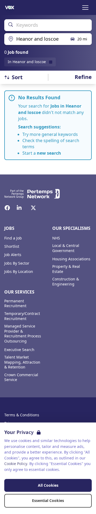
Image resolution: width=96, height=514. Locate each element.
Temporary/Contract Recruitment (22, 316)
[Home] (9, 7)
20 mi (82, 38)
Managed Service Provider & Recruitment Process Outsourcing (22, 334)
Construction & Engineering (65, 282)
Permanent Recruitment (15, 304)
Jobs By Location (18, 271)
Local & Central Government (65, 248)
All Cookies (48, 485)
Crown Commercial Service (21, 377)
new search (49, 153)
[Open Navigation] (85, 7)
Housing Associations (71, 259)
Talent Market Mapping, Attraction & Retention (22, 362)
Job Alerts (12, 254)
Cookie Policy (15, 463)
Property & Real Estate (66, 269)
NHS (56, 238)
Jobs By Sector (16, 263)
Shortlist (11, 246)
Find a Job (13, 238)
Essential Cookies (48, 500)
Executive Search (19, 349)
